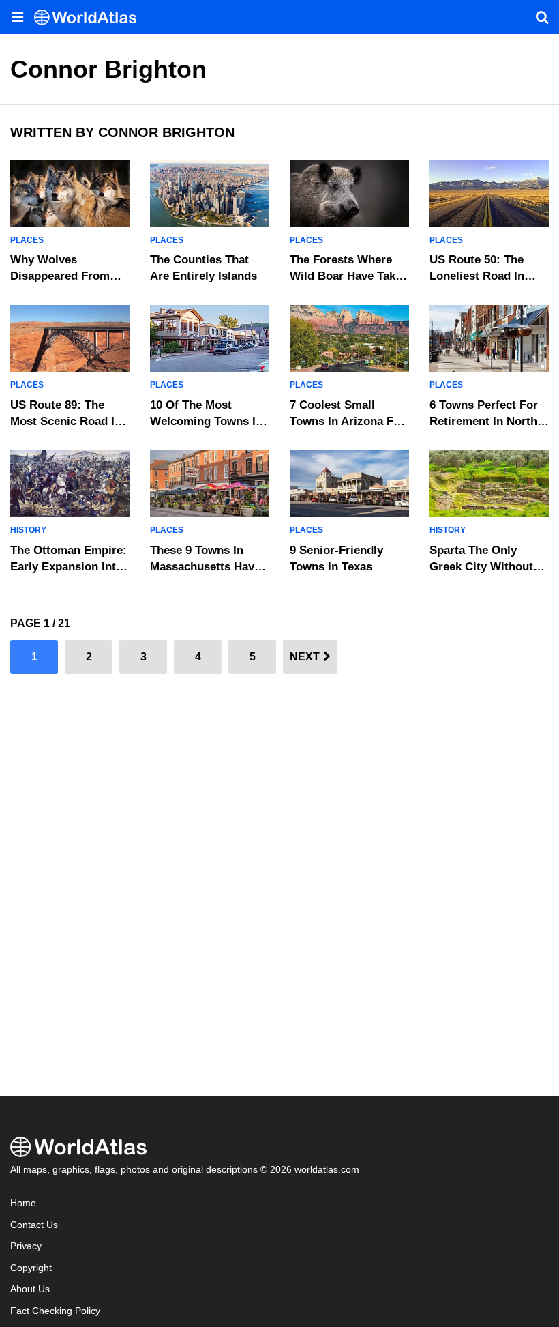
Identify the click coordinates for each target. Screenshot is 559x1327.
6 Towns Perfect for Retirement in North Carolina (483, 421)
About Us (30, 1289)
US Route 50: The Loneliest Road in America (476, 276)
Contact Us (34, 1225)
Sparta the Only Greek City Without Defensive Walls (481, 566)
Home (23, 1203)
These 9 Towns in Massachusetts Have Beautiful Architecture (209, 566)
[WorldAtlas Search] (542, 17)
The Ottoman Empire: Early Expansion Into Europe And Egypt (68, 566)
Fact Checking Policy (55, 1311)
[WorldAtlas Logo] (90, 17)
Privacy (26, 1246)
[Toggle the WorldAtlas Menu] (17, 17)
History (28, 530)
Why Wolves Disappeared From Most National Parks (64, 276)
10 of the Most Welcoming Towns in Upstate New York (206, 421)
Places (27, 240)
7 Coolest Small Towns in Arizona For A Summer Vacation (347, 421)
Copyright (31, 1268)
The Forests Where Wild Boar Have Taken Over (349, 276)
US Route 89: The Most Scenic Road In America (65, 421)
